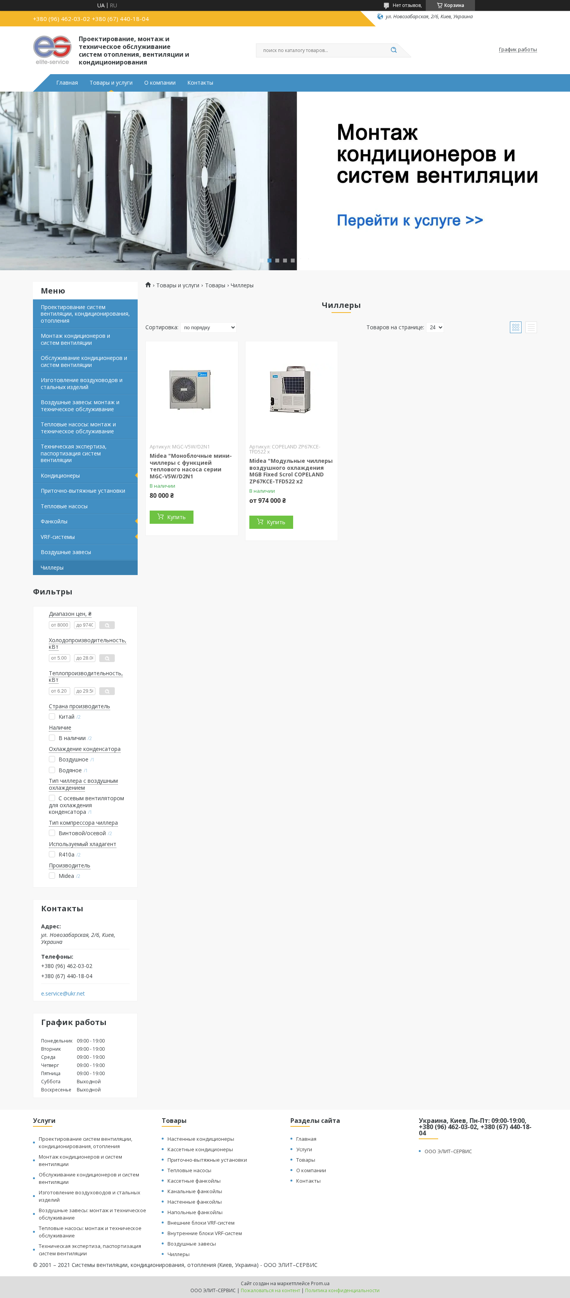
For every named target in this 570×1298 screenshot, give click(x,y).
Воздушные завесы (66, 552)
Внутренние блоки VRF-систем (205, 1233)
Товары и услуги (111, 82)
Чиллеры (52, 567)
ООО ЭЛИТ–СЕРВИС (448, 1151)
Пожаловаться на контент (270, 1290)
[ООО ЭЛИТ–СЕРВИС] (52, 49)
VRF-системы (58, 536)
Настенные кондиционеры (201, 1138)
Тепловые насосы (64, 506)
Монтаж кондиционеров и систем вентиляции (75, 339)
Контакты (200, 82)
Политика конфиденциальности (342, 1290)
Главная (67, 82)
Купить (176, 517)
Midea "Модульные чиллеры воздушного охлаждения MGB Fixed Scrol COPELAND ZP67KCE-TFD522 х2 (291, 471)
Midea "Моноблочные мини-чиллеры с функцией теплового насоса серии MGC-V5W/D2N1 (191, 466)
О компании (160, 82)
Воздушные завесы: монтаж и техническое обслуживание (80, 405)
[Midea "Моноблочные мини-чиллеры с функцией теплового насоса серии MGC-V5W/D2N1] (192, 389)
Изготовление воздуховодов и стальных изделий (82, 383)
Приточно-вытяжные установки (83, 490)
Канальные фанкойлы (195, 1191)
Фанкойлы (54, 521)
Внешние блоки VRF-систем (201, 1222)
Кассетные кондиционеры (200, 1149)
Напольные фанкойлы (195, 1212)
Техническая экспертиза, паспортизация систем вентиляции (74, 453)
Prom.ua (320, 1283)
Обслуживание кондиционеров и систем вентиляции (84, 361)
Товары (215, 285)
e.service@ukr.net (63, 993)
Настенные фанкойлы (195, 1201)
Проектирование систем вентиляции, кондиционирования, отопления (85, 313)
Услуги (304, 1149)
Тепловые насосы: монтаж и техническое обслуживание (78, 428)
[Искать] (393, 50)
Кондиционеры (60, 475)
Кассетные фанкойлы (194, 1180)
